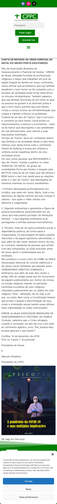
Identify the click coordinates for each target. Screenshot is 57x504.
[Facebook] (23, 3)
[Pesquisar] (47, 25)
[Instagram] (28, 3)
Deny (28, 489)
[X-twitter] (34, 3)
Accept (28, 481)
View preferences (28, 497)
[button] (52, 454)
